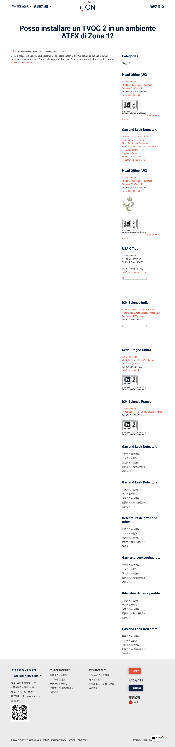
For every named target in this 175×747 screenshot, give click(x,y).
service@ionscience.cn (21, 62)
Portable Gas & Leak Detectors (136, 136)
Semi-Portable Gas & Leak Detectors (139, 146)
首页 (13, 51)
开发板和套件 (95, 679)
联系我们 (155, 6)
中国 (136, 702)
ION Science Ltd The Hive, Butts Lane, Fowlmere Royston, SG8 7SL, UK (137, 85)
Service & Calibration (132, 156)
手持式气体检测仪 (130, 454)
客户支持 (93, 688)
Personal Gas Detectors (133, 140)
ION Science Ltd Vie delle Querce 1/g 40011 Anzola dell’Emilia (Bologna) (138, 360)
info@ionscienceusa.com (134, 272)
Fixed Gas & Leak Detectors (135, 143)
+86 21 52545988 (25, 691)
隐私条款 (137, 740)
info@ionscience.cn (131, 95)
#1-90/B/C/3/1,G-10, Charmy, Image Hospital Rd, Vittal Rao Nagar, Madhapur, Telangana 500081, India (141, 312)
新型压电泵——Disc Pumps (101, 684)
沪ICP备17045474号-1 (78, 740)
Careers (126, 119)
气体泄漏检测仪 (20, 6)
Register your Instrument (133, 160)
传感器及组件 (41, 6)
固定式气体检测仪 (130, 462)
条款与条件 (148, 740)
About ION (152, 115)
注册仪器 (126, 471)
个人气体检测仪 (129, 458)
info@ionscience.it (130, 370)
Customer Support (130, 153)
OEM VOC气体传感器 (99, 675)
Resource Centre (130, 150)
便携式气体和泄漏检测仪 (134, 467)
